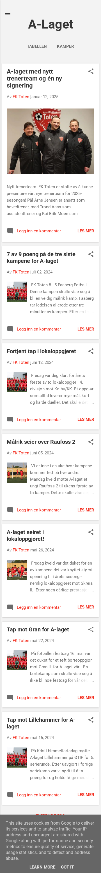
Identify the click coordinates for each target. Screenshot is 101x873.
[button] (91, 72)
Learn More (42, 867)
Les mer (85, 230)
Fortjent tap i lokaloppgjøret (41, 351)
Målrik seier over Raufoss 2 (41, 441)
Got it (67, 867)
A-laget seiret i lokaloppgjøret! (25, 535)
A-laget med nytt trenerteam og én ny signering (34, 78)
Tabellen (37, 46)
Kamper (65, 46)
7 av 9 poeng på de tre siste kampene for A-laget (41, 257)
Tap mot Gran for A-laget (38, 629)
